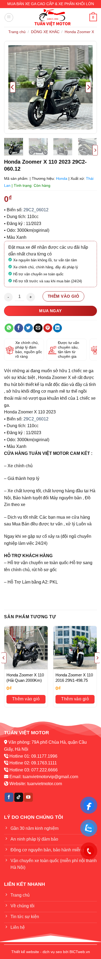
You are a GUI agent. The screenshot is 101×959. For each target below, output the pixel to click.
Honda (61, 178)
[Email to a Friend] (38, 328)
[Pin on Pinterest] (47, 328)
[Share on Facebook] (18, 328)
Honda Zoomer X (79, 32)
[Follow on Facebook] (9, 797)
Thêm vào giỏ (63, 296)
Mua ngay (50, 310)
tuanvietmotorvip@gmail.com (50, 776)
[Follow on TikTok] (18, 797)
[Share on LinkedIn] (57, 328)
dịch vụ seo (52, 952)
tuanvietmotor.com (44, 783)
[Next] (88, 87)
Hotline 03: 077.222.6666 (33, 770)
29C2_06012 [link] (35, 210)
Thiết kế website (25, 952)
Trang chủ (17, 32)
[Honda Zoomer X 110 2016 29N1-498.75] (75, 647)
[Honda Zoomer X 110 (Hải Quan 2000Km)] (26, 647)
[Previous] (13, 87)
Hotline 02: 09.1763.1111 (33, 763)
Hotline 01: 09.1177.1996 (33, 756)
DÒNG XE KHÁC (45, 32)
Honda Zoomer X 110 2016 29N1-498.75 (74, 678)
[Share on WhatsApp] (9, 328)
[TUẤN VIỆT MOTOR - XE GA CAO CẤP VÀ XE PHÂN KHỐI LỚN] (52, 17)
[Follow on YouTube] (28, 797)
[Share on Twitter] (28, 328)
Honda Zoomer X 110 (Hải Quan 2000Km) (25, 678)
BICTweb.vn (79, 952)
